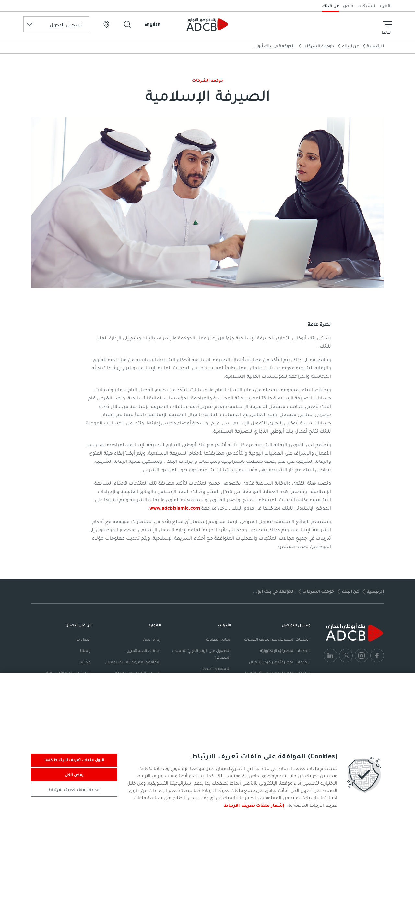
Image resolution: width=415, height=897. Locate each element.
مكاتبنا (84, 662)
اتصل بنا (83, 639)
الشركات (366, 5)
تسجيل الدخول (66, 24)
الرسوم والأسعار (215, 668)
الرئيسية (375, 46)
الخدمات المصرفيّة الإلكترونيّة (285, 651)
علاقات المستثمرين (143, 651)
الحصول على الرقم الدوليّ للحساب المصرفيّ (201, 654)
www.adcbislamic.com (174, 508)
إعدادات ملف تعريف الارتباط (74, 789)
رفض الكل (74, 774)
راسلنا (85, 651)
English (152, 24)
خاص (348, 5)
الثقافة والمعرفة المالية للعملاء (132, 662)
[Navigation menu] (387, 24)
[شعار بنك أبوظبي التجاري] (207, 24)
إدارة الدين (151, 639)
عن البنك (330, 5)
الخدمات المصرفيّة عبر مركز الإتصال (279, 662)
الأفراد (385, 5)
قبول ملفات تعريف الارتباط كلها (74, 759)
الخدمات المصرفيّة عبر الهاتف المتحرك (277, 639)
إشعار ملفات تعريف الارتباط (254, 805)
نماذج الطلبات (218, 639)
